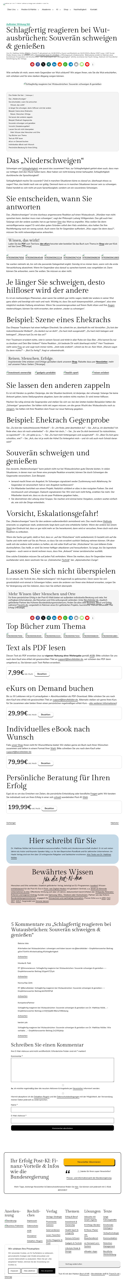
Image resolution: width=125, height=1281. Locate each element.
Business (91, 602)
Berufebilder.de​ (98, 1273)
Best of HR (84, 1273)
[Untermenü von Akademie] (52, 9)
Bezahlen (42, 673)
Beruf (98, 602)
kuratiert (94, 885)
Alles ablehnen (29, 1271)
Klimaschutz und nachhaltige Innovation (66, 898)
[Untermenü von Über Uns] (17, 9)
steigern (10, 408)
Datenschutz (32, 1225)
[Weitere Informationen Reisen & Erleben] (100, 372)
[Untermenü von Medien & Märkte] (38, 9)
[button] (32, 64)
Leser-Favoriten (53, 1235)
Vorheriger (11, 823)
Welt (85, 797)
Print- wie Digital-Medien (55, 888)
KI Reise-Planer (91, 1230)
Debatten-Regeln (41, 1096)
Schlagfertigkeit (30, 168)
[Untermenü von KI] (60, 9)
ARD (104, 898)
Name (14, 1105)
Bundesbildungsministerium (23, 898)
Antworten (22, 956)
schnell (57, 797)
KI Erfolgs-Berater (92, 1225)
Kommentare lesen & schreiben (47, 55)
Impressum (32, 1220)
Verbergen (29, 95)
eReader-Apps (90, 1251)
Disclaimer (31, 1236)
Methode (107, 521)
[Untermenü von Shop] (70, 9)
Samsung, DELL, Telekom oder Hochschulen (68, 895)
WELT (18, 901)
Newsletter (78, 1088)
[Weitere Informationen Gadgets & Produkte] (45, 372)
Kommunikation (110, 1238)
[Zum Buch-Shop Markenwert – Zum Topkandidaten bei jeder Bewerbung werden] (72, 257)
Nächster (115, 823)
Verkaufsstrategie (111, 1233)
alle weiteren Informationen (102, 703)
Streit (9, 528)
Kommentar (17, 1056)
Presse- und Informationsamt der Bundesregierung (89, 1178)
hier (76, 1186)
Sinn (59, 221)
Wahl (53, 748)
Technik (65, 560)
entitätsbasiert (17, 888)
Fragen (93, 793)
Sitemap (8, 1277)
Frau (20, 346)
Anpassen (14, 1271)
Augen (111, 305)
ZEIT (13, 901)
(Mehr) (27, 53)
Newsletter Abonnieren (89, 1162)
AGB (92, 655)
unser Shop (17, 745)
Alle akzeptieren (47, 1271)
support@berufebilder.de (70, 659)
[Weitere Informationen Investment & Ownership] (18, 372)
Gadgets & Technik (73, 1243)
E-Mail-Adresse (18, 1115)
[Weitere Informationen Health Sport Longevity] (70, 372)
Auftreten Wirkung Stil (18, 24)
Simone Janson (42, 901)
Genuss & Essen (72, 1238)
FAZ (108, 898)
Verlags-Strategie (54, 1216)
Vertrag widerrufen (73, 1264)
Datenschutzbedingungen (68, 1096)
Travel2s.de (114, 1273)
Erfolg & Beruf (71, 1216)
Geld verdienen (53, 1230)
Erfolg (108, 602)
